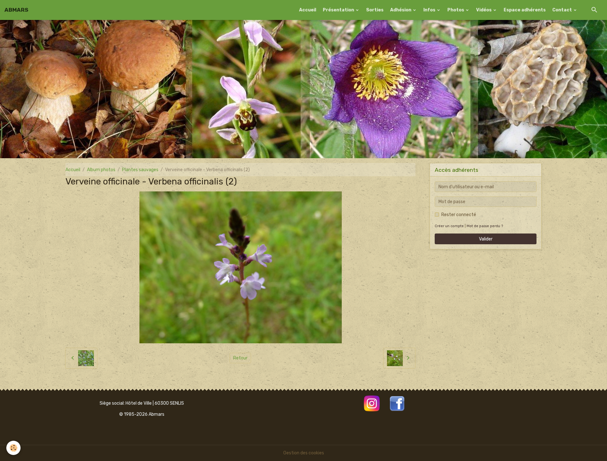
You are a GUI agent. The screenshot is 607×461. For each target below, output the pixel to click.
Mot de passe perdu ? (485, 226)
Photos (456, 10)
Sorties (374, 10)
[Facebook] (397, 403)
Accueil (307, 10)
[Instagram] (372, 403)
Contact (562, 10)
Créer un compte (449, 226)
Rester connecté (458, 214)
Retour (240, 358)
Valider (486, 239)
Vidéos (484, 10)
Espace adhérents (525, 10)
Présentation (339, 10)
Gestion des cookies (303, 453)
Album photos (101, 169)
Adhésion (401, 10)
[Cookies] (13, 448)
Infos (429, 10)
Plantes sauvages (140, 169)
